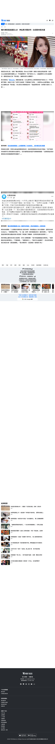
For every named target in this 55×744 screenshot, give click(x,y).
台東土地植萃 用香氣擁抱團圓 (27, 271)
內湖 (7, 265)
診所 (11, 265)
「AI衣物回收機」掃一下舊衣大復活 (27, 281)
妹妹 (19, 265)
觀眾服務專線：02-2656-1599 (27, 680)
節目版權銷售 (4, 722)
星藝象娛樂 (3, 720)
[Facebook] (20, 684)
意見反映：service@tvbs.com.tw (27, 679)
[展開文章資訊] (52, 33)
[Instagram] (29, 684)
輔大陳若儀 (38, 265)
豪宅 (3, 265)
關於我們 (3, 691)
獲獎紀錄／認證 (4, 730)
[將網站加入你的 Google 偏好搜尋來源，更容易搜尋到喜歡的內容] (27, 299)
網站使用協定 (4, 704)
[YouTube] (31, 684)
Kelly (28, 265)
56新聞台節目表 (4, 693)
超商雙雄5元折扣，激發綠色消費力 (27, 278)
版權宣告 (3, 706)
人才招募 (3, 716)
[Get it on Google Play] (32, 735)
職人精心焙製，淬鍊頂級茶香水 (27, 272)
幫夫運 (32, 265)
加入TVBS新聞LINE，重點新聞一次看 (27, 297)
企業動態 (3, 715)
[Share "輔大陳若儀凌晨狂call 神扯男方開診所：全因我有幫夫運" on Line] (49, 20)
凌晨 (24, 265)
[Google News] (34, 684)
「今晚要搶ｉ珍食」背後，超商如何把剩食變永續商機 (16, 24)
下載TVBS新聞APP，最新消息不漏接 (27, 295)
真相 (15, 265)
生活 (5, 26)
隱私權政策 (3, 700)
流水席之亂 (45, 265)
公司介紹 (3, 713)
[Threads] (26, 684)
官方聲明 (3, 728)
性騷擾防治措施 (4, 702)
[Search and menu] (52, 20)
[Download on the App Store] (23, 735)
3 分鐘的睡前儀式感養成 (27, 274)
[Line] (23, 684)
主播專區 (3, 718)
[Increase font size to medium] (47, 20)
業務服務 (3, 726)
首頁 (2, 26)
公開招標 (3, 724)
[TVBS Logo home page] (5, 20)
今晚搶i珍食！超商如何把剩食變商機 (27, 280)
